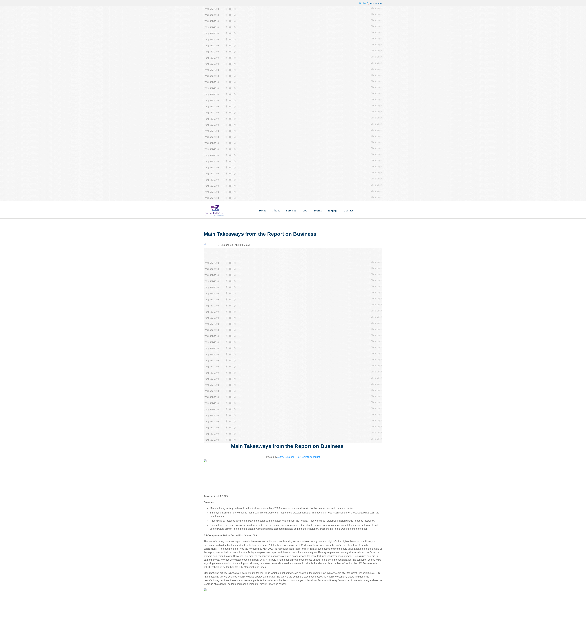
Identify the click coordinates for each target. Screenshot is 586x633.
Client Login (376, 8)
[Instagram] (234, 9)
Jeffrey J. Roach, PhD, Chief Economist (298, 457)
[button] (276, 210)
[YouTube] (230, 9)
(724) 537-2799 (211, 9)
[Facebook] (226, 9)
